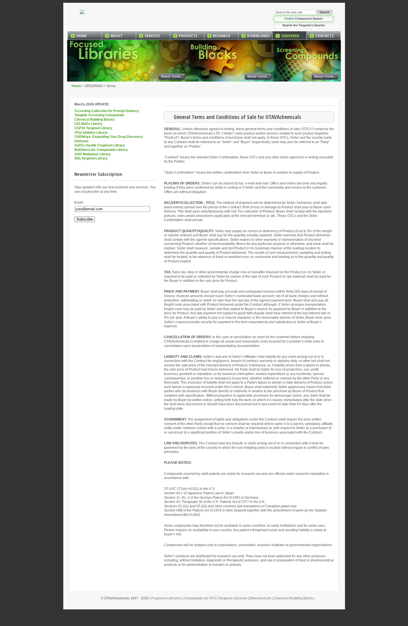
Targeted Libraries (232, 598)
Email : (79, 202)
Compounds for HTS (200, 598)
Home (76, 86)
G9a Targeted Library (91, 158)
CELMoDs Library (88, 124)
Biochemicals (260, 598)
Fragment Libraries (166, 598)
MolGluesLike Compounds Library (101, 150)
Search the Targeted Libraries (303, 25)
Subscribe (85, 219)
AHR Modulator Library (92, 154)
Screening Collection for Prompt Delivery (106, 111)
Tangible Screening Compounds (99, 115)
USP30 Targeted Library (93, 128)
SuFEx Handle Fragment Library (99, 145)
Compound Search (303, 18)
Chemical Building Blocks (94, 119)
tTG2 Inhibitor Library (91, 133)
